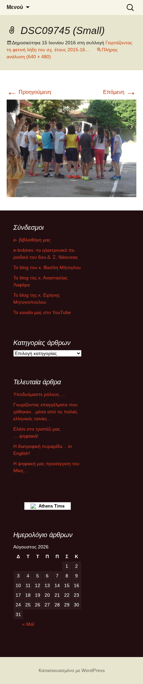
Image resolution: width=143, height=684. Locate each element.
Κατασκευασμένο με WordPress (72, 670)
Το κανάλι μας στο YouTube (42, 312)
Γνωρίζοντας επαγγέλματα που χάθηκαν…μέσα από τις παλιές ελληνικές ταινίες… (45, 411)
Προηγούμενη (29, 92)
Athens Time (50, 506)
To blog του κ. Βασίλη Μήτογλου (47, 267)
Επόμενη (119, 92)
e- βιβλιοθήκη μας (32, 239)
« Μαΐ (28, 624)
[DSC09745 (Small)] (71, 148)
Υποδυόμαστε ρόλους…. (39, 394)
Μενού (15, 7)
